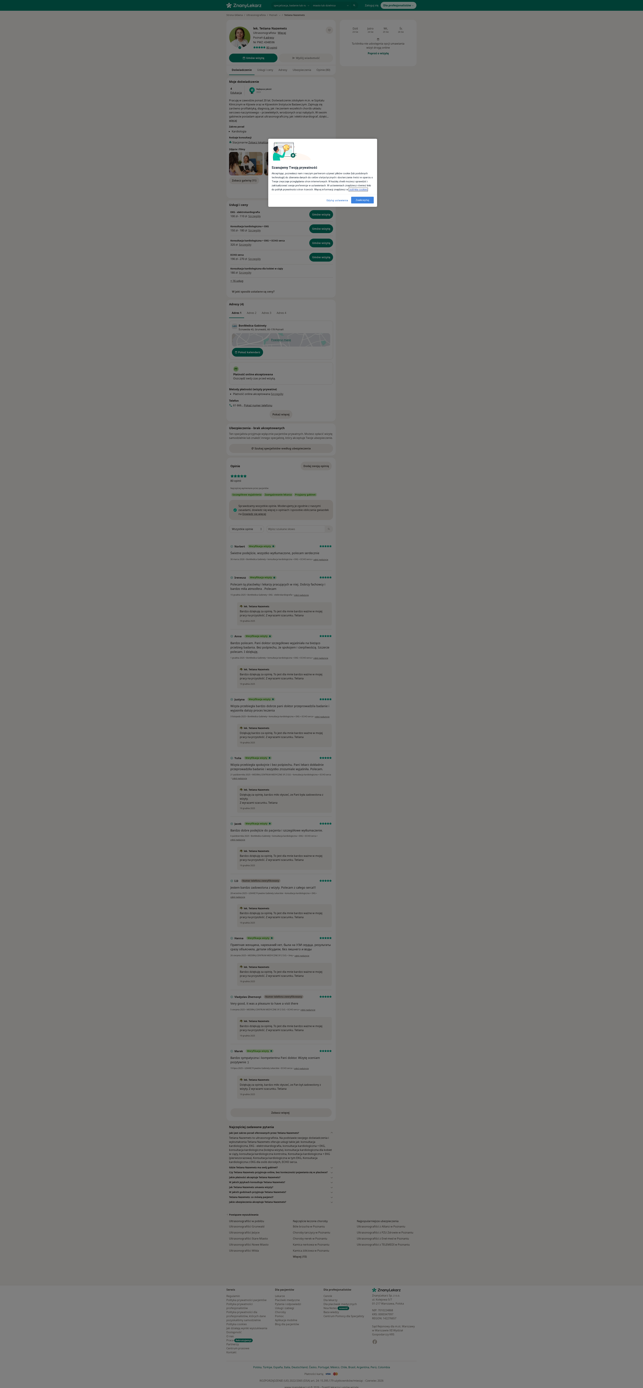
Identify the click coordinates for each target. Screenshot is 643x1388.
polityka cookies (358, 189)
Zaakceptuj (362, 200)
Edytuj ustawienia (337, 200)
